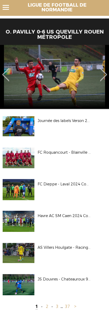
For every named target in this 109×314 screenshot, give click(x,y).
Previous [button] (5, 71)
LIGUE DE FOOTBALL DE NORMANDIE (57, 7)
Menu (8, 7)
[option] (54, 76)
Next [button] (103, 71)
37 (67, 306)
